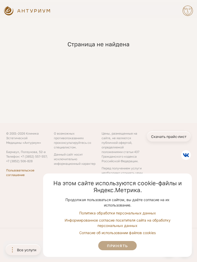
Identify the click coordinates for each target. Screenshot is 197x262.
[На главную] (27, 10)
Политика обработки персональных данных (117, 213)
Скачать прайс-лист (168, 136)
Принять (117, 246)
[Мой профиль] (188, 11)
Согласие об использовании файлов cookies (117, 233)
